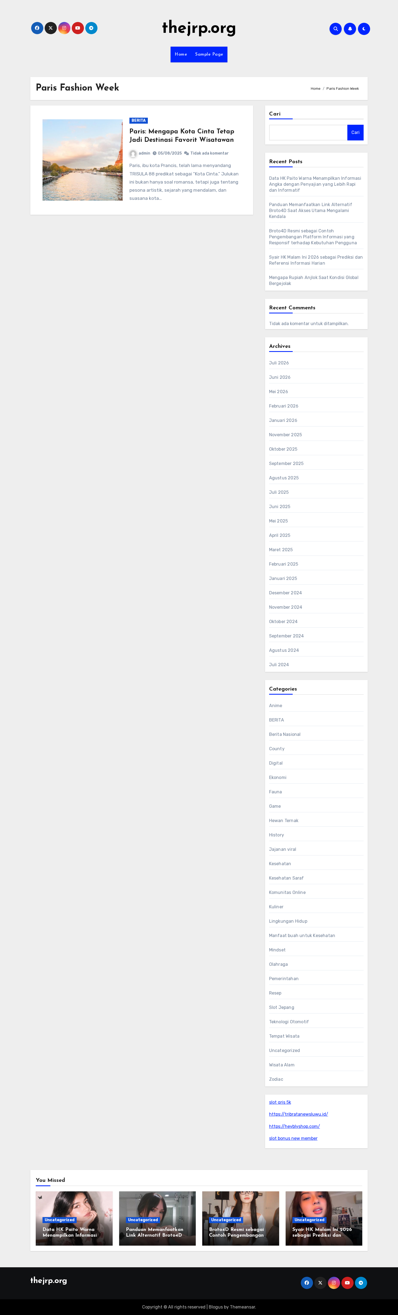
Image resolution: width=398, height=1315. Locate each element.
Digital (276, 763)
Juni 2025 (280, 506)
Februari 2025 (283, 564)
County (277, 748)
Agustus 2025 (284, 477)
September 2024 (286, 636)
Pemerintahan (284, 978)
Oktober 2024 (283, 621)
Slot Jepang (281, 1007)
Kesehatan (280, 863)
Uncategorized (284, 1050)
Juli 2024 (279, 664)
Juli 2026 (279, 362)
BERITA (139, 120)
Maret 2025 (281, 549)
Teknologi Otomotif (289, 1021)
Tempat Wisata (284, 1036)
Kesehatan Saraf (286, 878)
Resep (275, 993)
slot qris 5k (280, 1102)
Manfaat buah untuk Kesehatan (302, 935)
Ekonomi (277, 777)
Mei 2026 (278, 391)
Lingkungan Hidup (288, 921)
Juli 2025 (279, 492)
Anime (275, 705)
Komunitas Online (287, 892)
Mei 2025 (278, 521)
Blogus (216, 1307)
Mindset (277, 949)
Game (275, 806)
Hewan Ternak (283, 820)
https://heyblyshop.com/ (294, 1126)
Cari (275, 114)
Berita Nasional (285, 734)
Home (181, 54)
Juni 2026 (280, 377)
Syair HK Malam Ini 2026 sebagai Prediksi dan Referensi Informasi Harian (323, 1235)
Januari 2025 (283, 578)
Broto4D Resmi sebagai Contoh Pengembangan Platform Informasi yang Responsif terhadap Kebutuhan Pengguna (313, 236)
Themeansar (242, 1307)
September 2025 (286, 463)
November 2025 (285, 434)
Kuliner (276, 906)
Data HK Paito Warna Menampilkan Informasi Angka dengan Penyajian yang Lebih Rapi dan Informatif (315, 184)
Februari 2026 (284, 406)
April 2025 (280, 535)
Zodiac (276, 1079)
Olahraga (278, 964)
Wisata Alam (282, 1064)
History (276, 835)
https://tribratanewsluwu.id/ (298, 1114)
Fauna (275, 791)
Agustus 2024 (284, 650)
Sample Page (209, 54)
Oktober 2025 (283, 449)
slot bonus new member (293, 1138)
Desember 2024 (285, 592)
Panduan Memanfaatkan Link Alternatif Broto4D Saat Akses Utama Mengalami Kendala (310, 210)
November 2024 (285, 607)
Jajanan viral (282, 849)
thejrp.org (199, 29)
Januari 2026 (283, 420)
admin (144, 153)
